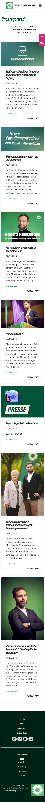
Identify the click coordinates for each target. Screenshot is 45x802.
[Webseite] (30, 739)
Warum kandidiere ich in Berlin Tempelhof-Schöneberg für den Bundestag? (21, 649)
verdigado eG (16, 790)
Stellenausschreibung (24, 29)
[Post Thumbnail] (22, 53)
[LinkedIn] (25, 739)
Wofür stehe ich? (14, 333)
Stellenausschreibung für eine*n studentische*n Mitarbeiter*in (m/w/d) (22, 75)
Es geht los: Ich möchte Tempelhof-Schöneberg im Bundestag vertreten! (19, 525)
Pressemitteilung (24, 26)
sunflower (20, 788)
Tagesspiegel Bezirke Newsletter (22, 423)
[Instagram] (14, 739)
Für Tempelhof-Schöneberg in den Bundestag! (21, 249)
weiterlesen (33, 118)
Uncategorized (24, 32)
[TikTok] (19, 739)
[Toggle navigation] (40, 5)
